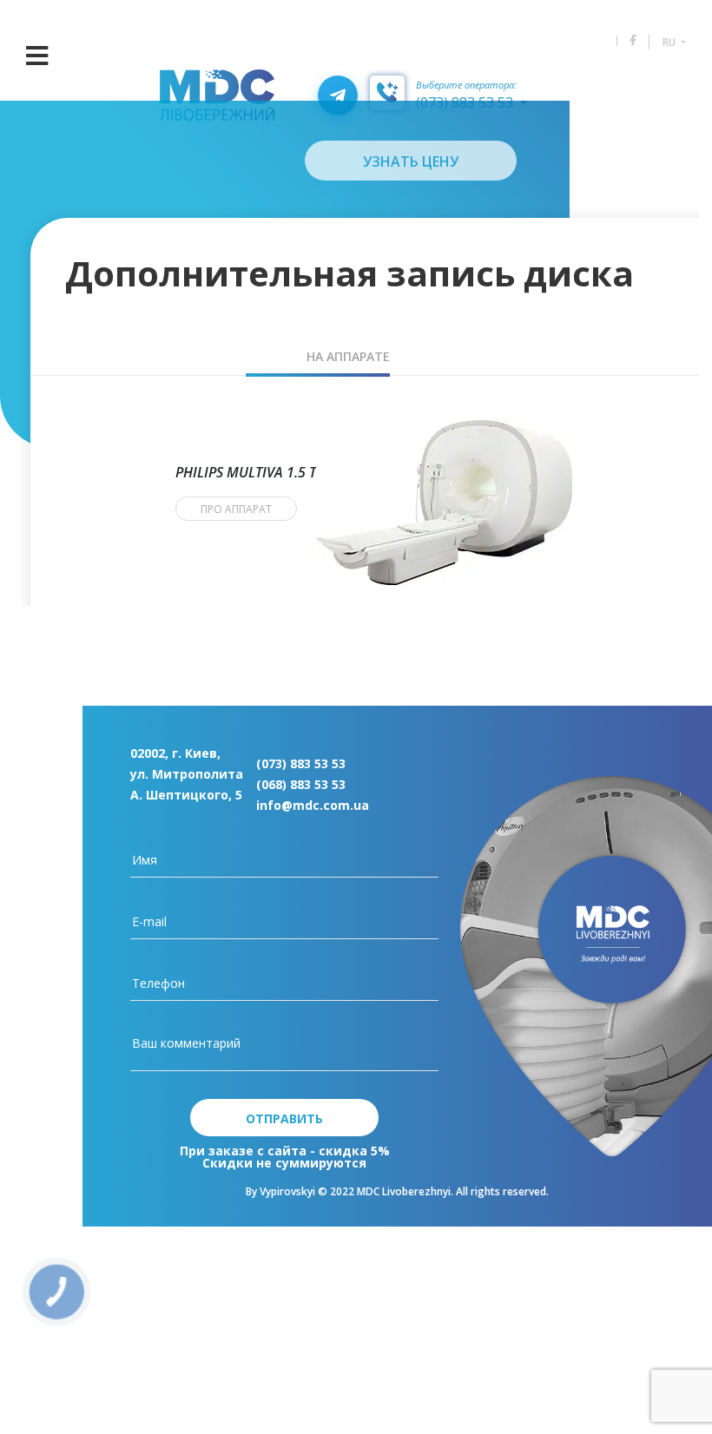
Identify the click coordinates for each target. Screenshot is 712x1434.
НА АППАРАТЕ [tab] (348, 357)
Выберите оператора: (466, 85)
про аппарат (236, 509)
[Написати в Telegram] (338, 95)
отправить (284, 1118)
